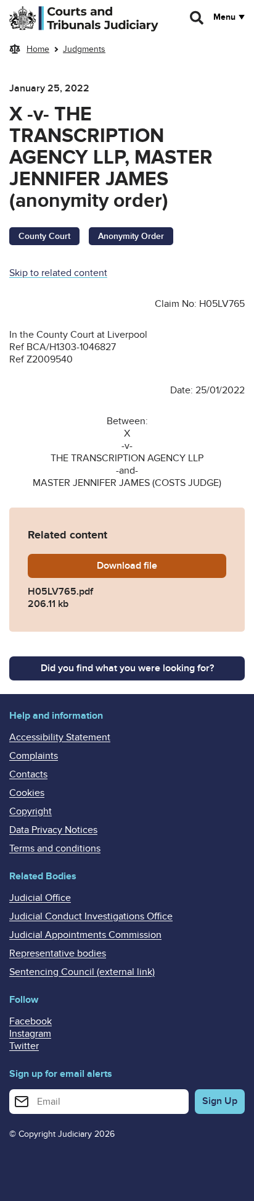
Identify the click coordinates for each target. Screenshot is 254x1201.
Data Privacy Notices (53, 830)
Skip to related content (58, 273)
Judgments (84, 49)
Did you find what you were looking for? (127, 668)
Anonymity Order (131, 236)
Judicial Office (40, 898)
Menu (224, 17)
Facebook (30, 1021)
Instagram (30, 1033)
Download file (153, 565)
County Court (44, 236)
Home (38, 49)
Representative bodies (57, 953)
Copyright (30, 811)
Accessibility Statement (59, 737)
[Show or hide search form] (197, 17)
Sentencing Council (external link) (82, 972)
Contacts (28, 774)
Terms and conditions (54, 848)
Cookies (26, 793)
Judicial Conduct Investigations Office (91, 916)
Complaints (33, 756)
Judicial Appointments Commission (85, 935)
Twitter (24, 1046)
